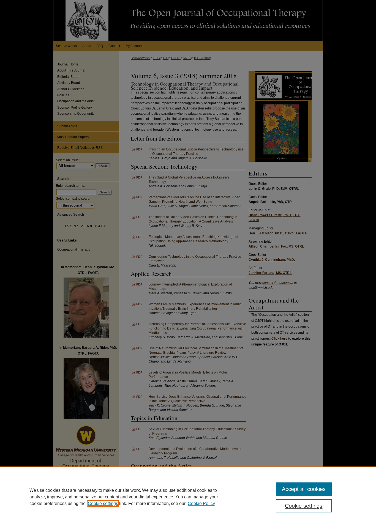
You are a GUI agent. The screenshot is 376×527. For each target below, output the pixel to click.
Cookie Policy (201, 503)
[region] (188, 496)
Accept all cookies (304, 489)
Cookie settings (103, 503)
